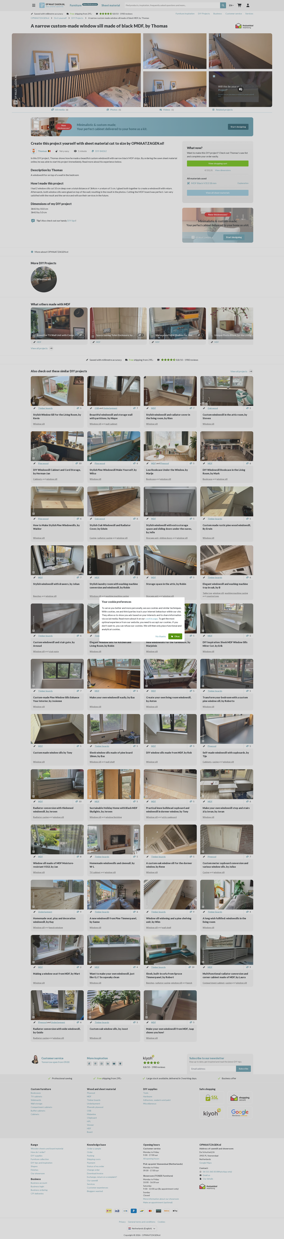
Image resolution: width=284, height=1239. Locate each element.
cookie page (151, 618)
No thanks (160, 636)
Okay (177, 636)
